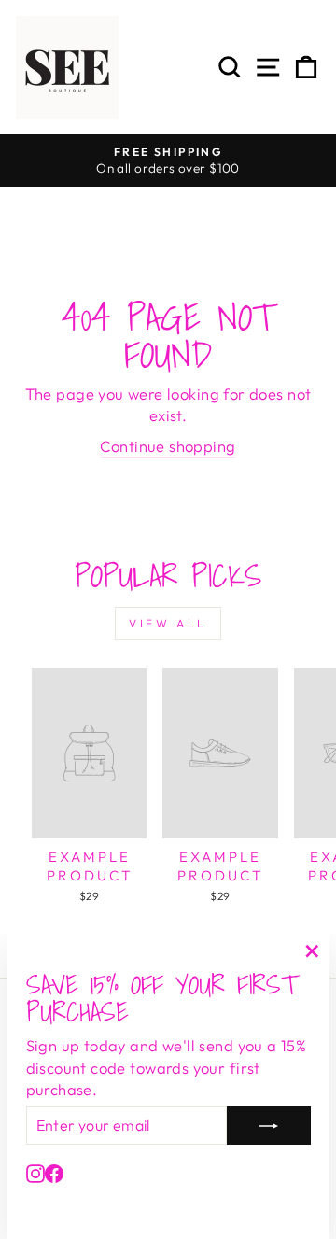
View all (168, 623)
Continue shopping (167, 446)
